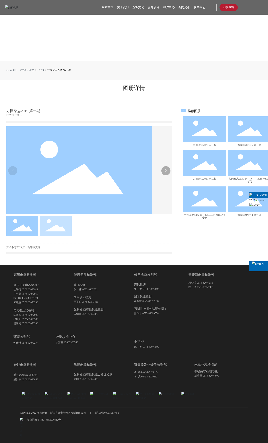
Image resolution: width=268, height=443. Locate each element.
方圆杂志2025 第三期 (249, 145)
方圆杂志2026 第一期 (205, 145)
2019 (41, 70)
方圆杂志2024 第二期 (249, 215)
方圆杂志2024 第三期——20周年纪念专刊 (205, 216)
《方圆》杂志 (26, 70)
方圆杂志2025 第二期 (205, 178)
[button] (165, 170)
